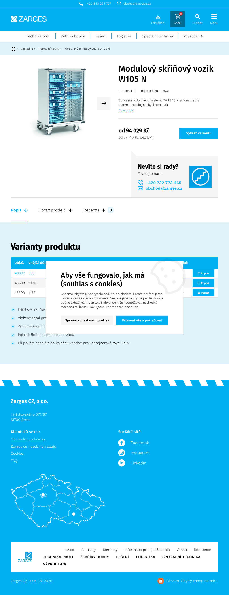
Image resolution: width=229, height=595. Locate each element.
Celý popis (126, 110)
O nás (182, 550)
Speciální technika (157, 36)
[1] (60, 103)
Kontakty (110, 550)
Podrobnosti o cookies (122, 307)
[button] (103, 103)
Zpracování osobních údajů (33, 446)
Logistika (124, 36)
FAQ (14, 461)
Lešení (100, 36)
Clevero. (173, 581)
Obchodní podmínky (28, 439)
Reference (202, 550)
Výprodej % (193, 36)
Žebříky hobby (73, 36)
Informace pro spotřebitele (147, 550)
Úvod (70, 550)
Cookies (17, 453)
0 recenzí (125, 90)
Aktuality (88, 550)
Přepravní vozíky (49, 48)
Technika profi (38, 36)
